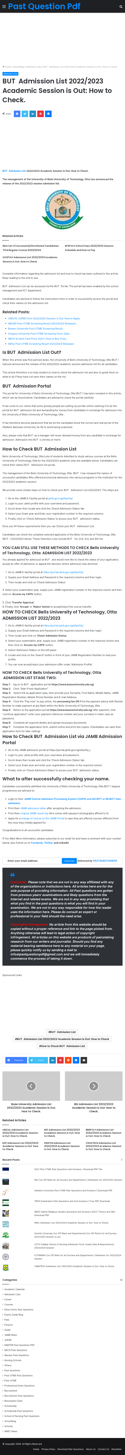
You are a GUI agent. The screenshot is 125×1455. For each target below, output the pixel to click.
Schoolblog (18, 66)
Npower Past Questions (16, 1355)
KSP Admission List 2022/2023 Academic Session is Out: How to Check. (20, 1146)
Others (7, 1365)
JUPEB (7, 1340)
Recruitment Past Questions (19, 1395)
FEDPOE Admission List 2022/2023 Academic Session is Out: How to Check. (62, 1146)
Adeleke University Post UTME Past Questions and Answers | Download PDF (73, 1190)
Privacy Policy (48, 1449)
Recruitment (10, 1390)
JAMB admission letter (33, 808)
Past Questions (12, 1370)
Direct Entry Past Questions (18, 1309)
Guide (7, 1330)
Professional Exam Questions (19, 1385)
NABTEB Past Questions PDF (19, 1345)
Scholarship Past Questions (18, 1411)
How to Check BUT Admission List (63, 1046)
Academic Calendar (14, 1289)
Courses (8, 1304)
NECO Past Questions (15, 1350)
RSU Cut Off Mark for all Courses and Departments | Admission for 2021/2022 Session (78, 1180)
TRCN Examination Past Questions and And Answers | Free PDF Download (72, 1201)
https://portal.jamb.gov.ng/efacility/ (63, 572)
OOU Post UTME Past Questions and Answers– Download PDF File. (68, 1169)
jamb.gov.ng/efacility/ (60, 498)
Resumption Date (13, 1401)
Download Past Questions (70, 1449)
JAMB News (10, 1335)
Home (7, 66)
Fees (6, 1319)
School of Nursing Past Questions (21, 1416)
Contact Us (103, 1449)
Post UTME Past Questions (18, 1375)
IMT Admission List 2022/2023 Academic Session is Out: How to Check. (62, 1133)
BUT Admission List (14, 170)
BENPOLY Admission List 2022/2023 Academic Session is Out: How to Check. (103, 1133)
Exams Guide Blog (13, 1314)
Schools (8, 1426)
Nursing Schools (12, 1360)
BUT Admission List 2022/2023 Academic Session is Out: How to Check (63, 1039)
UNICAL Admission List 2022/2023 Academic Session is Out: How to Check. (20, 1133)
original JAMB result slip (34, 813)
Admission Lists (34, 66)
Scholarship (10, 1406)
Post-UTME (10, 1380)
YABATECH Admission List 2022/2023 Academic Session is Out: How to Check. (74, 1266)
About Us (91, 1449)
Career (8, 1299)
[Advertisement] (62, 39)
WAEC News (10, 1431)
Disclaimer (116, 1449)
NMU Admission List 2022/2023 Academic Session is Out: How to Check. (71, 1222)
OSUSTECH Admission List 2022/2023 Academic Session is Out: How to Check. (103, 1146)
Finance (8, 1324)
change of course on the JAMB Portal (42, 818)
